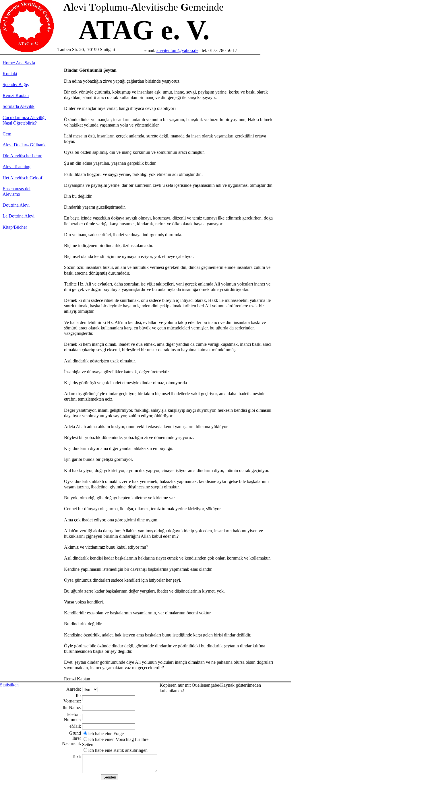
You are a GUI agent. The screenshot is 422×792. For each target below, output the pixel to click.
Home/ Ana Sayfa (19, 62)
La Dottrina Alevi (18, 215)
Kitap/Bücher (15, 227)
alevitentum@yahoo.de (177, 50)
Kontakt (10, 73)
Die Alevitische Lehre (22, 155)
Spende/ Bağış (16, 84)
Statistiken (9, 684)
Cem (7, 133)
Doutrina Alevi (16, 205)
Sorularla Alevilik (18, 106)
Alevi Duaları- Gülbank (24, 144)
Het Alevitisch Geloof (22, 177)
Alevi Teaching (16, 166)
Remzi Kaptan (16, 95)
